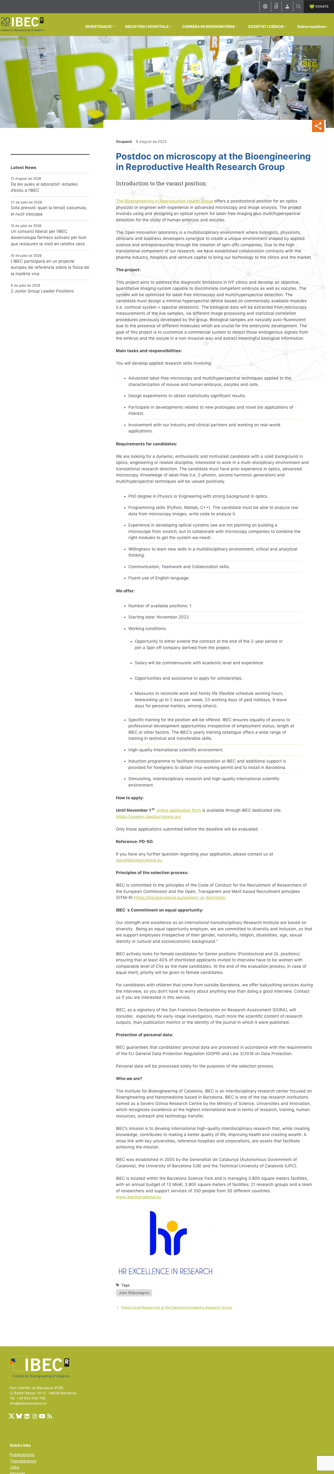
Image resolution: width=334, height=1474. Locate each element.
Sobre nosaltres (311, 26)
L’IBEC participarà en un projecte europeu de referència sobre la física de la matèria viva (50, 267)
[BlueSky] (19, 1416)
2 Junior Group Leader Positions (42, 291)
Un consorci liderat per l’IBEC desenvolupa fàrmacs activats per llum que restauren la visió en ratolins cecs (49, 237)
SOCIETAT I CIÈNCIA (266, 26)
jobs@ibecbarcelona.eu (139, 860)
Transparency (23, 1461)
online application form (178, 810)
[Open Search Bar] (298, 6)
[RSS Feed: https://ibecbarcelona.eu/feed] (50, 1416)
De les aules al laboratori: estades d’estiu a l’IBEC (44, 187)
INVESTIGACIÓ (99, 26)
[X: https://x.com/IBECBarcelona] (11, 1416)
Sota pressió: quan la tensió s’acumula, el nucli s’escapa (49, 210)
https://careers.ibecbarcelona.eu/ (148, 816)
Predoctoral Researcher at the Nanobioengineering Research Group (177, 1307)
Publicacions (22, 1454)
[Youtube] (42, 1416)
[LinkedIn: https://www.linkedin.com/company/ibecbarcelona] (27, 1416)
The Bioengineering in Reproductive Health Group (164, 201)
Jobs (14, 1467)
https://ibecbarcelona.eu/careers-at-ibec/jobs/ (180, 897)
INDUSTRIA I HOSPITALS (147, 26)
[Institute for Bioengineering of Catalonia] (22, 24)
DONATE (322, 6)
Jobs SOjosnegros (134, 1293)
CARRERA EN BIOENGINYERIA (208, 26)
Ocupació (124, 141)
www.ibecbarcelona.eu (138, 1196)
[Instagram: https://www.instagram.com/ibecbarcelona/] (34, 1416)
